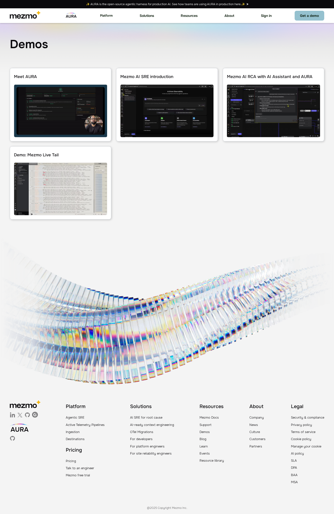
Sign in (266, 15)
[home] (25, 15)
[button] (106, 16)
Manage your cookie (306, 446)
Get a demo (309, 15)
